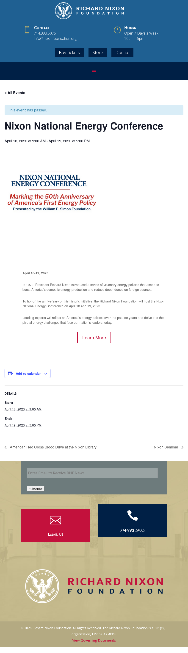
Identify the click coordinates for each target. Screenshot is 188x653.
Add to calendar (28, 373)
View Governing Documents (94, 640)
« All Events (15, 92)
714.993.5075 (45, 33)
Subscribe (36, 489)
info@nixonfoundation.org (55, 38)
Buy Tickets (69, 52)
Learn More (94, 337)
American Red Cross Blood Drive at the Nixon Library (53, 447)
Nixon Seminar (166, 447)
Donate (122, 52)
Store (98, 52)
